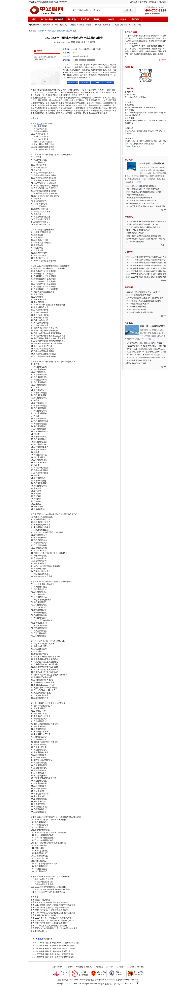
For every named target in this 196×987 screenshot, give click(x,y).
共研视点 (97, 19)
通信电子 (89, 25)
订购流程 (108, 83)
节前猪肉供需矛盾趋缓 (135, 195)
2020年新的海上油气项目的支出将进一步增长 (143, 192)
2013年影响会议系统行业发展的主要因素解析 (143, 301)
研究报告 (59, 19)
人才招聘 (109, 967)
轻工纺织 (115, 25)
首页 (34, 19)
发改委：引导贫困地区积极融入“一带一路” (142, 224)
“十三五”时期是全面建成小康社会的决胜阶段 (143, 227)
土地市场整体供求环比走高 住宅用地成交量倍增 (144, 298)
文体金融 (123, 25)
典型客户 (89, 967)
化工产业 (55, 25)
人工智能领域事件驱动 (135, 242)
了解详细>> (161, 60)
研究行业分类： (35, 25)
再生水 (39, 939)
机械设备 (63, 25)
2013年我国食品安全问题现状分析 (139, 312)
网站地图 (152, 2)
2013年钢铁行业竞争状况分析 (137, 304)
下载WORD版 (72, 83)
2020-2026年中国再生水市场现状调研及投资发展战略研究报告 (56, 943)
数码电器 (98, 25)
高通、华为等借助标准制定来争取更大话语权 (143, 236)
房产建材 (106, 25)
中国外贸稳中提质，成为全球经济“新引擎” (142, 203)
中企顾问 (46, 10)
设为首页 (133, 2)
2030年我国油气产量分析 (136, 309)
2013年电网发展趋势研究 (136, 307)
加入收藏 (143, 2)
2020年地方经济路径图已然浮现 (138, 360)
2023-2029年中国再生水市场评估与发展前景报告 (51, 951)
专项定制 (85, 19)
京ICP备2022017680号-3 (123, 984)
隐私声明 (130, 967)
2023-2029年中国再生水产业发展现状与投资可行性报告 (53, 948)
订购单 (96, 83)
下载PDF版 (84, 83)
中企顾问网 (42, 31)
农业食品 (80, 25)
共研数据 (123, 19)
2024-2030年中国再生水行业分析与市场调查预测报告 (53, 954)
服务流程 (69, 967)
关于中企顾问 (47, 19)
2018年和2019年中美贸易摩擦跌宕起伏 (141, 201)
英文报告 (72, 19)
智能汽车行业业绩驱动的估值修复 (139, 198)
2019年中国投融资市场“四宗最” (138, 295)
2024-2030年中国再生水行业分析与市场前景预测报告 (53, 957)
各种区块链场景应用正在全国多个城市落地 (142, 189)
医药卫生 (132, 25)
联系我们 (120, 967)
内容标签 (162, 2)
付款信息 (99, 967)
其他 (139, 25)
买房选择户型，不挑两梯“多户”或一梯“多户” (143, 292)
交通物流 (72, 25)
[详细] (139, 182)
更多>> (163, 210)
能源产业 (46, 25)
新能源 (68, 31)
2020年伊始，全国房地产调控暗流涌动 (141, 186)
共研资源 (135, 19)
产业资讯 (110, 19)
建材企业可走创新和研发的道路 (138, 230)
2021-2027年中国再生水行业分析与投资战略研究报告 (53, 946)
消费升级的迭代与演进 (135, 233)
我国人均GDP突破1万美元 (136, 363)
